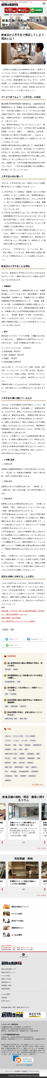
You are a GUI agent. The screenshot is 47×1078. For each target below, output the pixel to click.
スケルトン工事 (18, 736)
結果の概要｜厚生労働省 (11, 618)
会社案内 (17, 1071)
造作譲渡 (13, 694)
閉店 (12, 629)
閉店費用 (23, 776)
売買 (20, 749)
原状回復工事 (37, 745)
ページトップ (23, 957)
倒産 (15, 745)
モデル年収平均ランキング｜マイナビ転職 (18, 621)
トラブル (7, 740)
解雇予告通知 (19, 767)
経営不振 (21, 762)
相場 (6, 694)
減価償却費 (14, 706)
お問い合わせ (23, 10)
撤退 (38, 754)
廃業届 (15, 669)
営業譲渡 (7, 749)
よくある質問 (5, 994)
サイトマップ (9, 1071)
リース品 (24, 740)
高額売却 (7, 780)
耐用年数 (30, 762)
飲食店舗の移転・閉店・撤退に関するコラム (15, 1007)
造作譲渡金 (8, 776)
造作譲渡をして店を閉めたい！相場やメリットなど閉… (24, 689)
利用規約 (24, 1071)
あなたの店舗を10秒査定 (36, 10)
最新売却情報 (5, 989)
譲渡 (27, 767)
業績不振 (21, 758)
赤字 (6, 771)
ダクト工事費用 (30, 736)
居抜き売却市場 (21, 1075)
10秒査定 (4, 997)
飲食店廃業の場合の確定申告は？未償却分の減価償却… (24, 701)
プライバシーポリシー (35, 1071)
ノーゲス (16, 740)
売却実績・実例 (6, 985)
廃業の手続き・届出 (11, 718)
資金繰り (34, 767)
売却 (15, 749)
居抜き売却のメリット (8, 972)
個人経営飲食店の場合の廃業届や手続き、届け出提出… (24, 664)
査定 (15, 758)
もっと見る (42, 848)
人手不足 (5, 629)
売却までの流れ (6, 979)
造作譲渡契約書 (9, 682)
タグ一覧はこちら (37, 784)
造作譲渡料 (34, 771)
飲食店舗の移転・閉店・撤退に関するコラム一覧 (17, 947)
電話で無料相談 (10, 10)
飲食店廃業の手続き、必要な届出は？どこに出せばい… (24, 713)
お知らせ (7, 736)
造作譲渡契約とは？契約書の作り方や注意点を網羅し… (24, 676)
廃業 (6, 706)
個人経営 (7, 669)
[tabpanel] (23, 821)
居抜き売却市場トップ (8, 945)
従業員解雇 (30, 754)
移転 (15, 762)
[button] (24, 1060)
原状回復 (27, 745)
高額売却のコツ (6, 982)
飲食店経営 (32, 776)
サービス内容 (5, 976)
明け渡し (7, 758)
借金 (20, 745)
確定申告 (23, 706)
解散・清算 (23, 718)
